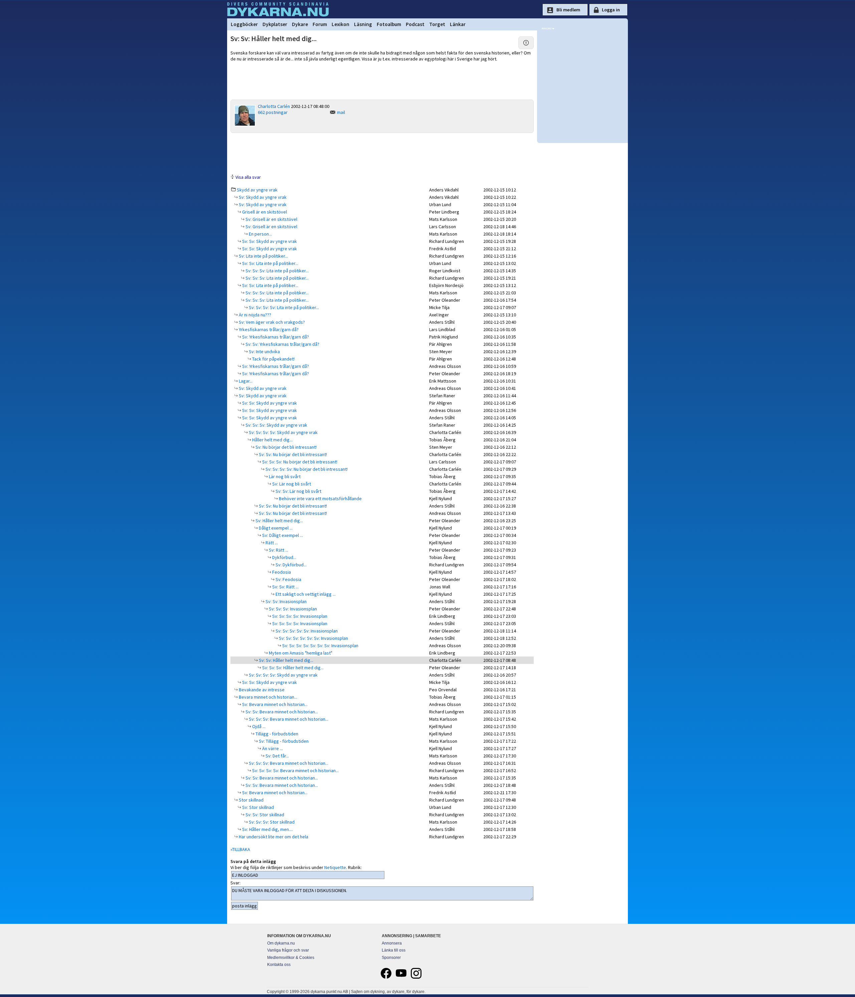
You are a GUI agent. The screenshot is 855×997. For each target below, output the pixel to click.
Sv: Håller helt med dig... (278, 521)
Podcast (415, 24)
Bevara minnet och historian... (267, 697)
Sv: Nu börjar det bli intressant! (285, 447)
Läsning (363, 24)
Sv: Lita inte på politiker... (263, 256)
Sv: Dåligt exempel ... (282, 535)
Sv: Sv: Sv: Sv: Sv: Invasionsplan (306, 631)
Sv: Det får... (277, 756)
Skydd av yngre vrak (257, 190)
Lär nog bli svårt (284, 476)
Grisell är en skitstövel (264, 212)
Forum (320, 24)
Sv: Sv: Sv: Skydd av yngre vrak (275, 425)
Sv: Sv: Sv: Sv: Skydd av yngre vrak (283, 432)
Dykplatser (275, 24)
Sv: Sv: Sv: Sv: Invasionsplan (299, 616)
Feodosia (281, 572)
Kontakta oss (279, 964)
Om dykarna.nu (281, 943)
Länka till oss (393, 950)
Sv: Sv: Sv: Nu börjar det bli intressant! (299, 462)
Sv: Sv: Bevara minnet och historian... (281, 712)
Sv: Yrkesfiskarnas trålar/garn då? (275, 337)
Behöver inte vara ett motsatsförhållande (320, 498)
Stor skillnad (251, 800)
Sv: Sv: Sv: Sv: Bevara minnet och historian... (295, 770)
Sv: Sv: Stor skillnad (264, 815)
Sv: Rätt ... (278, 550)
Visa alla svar (248, 177)
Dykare (300, 24)
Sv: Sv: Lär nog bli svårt (298, 491)
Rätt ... (271, 543)
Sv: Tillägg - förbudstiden (283, 741)
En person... (260, 234)
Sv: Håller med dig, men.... (267, 829)
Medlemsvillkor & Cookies (290, 957)
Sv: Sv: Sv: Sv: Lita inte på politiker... (283, 307)
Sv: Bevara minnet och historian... (274, 704)
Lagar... (245, 381)
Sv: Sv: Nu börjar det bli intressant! (292, 454)
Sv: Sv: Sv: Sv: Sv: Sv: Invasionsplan (313, 638)
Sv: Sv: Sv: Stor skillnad (271, 822)
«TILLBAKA (240, 849)
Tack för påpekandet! (273, 359)
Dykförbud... (283, 557)
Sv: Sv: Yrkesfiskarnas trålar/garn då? (281, 344)
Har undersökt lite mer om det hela (273, 837)
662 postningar (273, 112)
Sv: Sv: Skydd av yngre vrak (269, 241)
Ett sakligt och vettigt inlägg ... (305, 594)
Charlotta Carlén (274, 106)
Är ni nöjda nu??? (254, 315)
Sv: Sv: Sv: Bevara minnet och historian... (288, 719)
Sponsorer (391, 957)
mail (341, 112)
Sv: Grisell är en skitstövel (270, 219)
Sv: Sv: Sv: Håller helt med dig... (292, 668)
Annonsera (392, 943)
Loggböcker (244, 24)
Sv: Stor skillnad (257, 807)
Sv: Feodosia (288, 579)
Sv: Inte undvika (264, 351)
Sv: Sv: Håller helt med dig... (285, 660)
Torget (437, 24)
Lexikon (340, 24)
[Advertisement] (382, 153)
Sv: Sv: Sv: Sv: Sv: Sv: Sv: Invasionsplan (319, 646)
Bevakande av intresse (261, 690)
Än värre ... (272, 748)
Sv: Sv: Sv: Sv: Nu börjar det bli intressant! (306, 469)
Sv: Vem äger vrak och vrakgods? (271, 322)
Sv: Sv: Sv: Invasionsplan (292, 609)
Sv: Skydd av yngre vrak (262, 197)
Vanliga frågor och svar (288, 950)
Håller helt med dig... (272, 440)
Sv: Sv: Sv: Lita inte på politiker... (276, 271)
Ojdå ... (258, 726)
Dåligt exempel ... (275, 528)
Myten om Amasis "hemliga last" (300, 653)
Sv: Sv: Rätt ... (285, 587)
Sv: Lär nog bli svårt (291, 484)
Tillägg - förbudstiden (276, 734)
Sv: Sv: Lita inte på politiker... (269, 263)
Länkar (458, 24)
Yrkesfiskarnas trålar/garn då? (268, 329)
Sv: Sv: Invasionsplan (286, 601)
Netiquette (335, 867)
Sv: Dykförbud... (291, 565)
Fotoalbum (389, 24)
